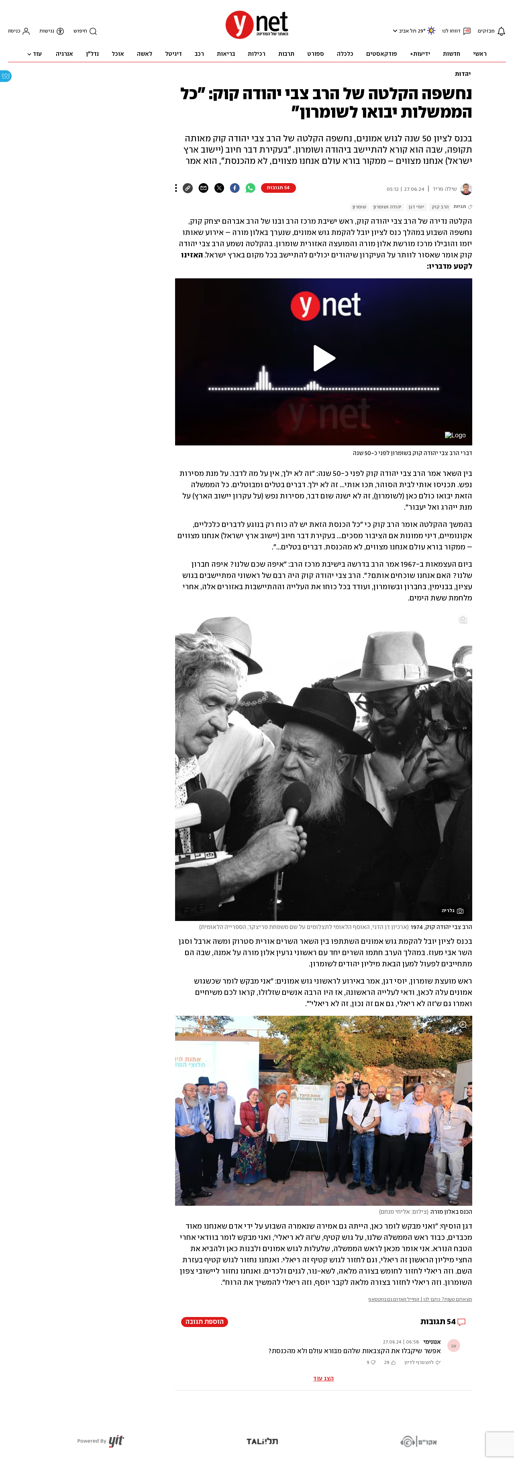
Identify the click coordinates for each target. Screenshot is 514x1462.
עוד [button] (37, 54)
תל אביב (407, 31)
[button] (394, 30)
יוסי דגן (416, 207)
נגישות (46, 31)
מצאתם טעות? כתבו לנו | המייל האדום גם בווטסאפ (420, 1299)
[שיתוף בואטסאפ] (250, 188)
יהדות (463, 74)
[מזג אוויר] (431, 34)
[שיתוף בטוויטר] (219, 188)
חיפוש (80, 31)
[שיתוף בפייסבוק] (235, 188)
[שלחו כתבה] (203, 188)
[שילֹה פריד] (464, 189)
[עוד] (176, 188)
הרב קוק (440, 207)
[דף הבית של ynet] (257, 38)
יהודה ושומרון (387, 207)
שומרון (359, 207)
